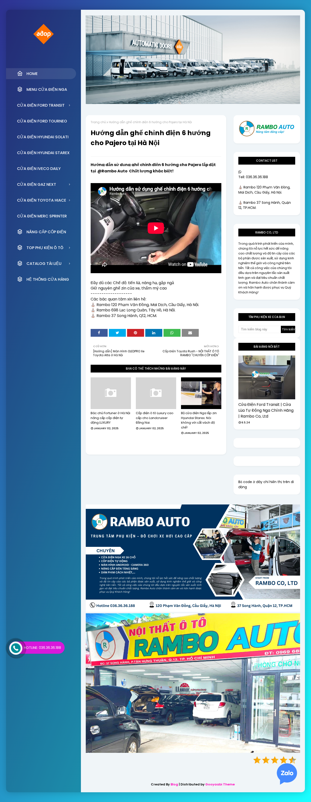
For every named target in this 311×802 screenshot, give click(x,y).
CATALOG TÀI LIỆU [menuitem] (43, 263)
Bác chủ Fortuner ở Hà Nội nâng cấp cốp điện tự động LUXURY (110, 418)
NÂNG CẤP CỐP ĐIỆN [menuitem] (46, 232)
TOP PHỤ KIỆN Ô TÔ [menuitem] (44, 248)
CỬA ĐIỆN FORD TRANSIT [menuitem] (41, 105)
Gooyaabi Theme (220, 784)
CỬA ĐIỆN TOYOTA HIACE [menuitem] (41, 200)
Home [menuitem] (32, 73)
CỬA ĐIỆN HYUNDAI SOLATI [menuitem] (43, 137)
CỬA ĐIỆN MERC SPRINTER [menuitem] (42, 216)
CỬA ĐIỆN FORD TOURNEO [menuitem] (42, 121)
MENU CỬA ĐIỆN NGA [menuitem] (46, 89)
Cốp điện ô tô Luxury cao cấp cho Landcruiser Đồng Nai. (154, 418)
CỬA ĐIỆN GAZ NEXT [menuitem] (36, 184)
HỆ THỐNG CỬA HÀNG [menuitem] (47, 279)
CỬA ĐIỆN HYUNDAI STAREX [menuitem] (43, 153)
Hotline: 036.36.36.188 (42, 647)
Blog (174, 784)
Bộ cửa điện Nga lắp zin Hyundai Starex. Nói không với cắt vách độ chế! (199, 420)
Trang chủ (98, 122)
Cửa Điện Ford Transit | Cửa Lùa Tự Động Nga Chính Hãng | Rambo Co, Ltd (266, 410)
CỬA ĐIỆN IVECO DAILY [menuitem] (39, 168)
